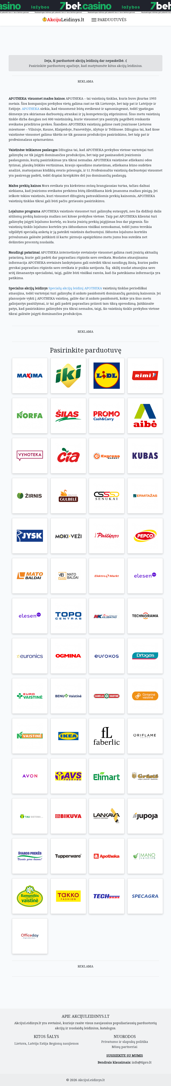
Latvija (33, 1043)
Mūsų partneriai (124, 1047)
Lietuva (20, 1043)
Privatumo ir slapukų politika (124, 1042)
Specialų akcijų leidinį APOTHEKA (75, 288)
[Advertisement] (90, 43)
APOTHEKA (30, 109)
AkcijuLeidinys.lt (91, 1080)
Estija (44, 1043)
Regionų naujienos (64, 1043)
